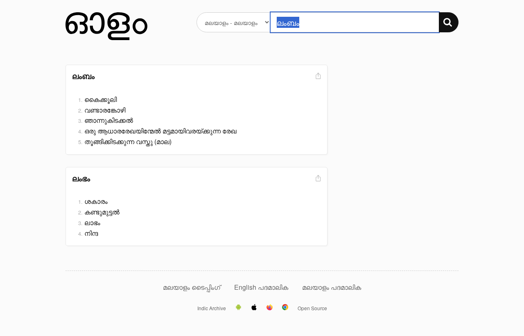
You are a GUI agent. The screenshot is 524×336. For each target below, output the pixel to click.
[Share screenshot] (317, 76)
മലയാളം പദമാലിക (331, 287)
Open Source (312, 308)
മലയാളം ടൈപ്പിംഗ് (191, 287)
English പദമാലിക (262, 287)
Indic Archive (211, 308)
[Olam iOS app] (254, 307)
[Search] (448, 22)
